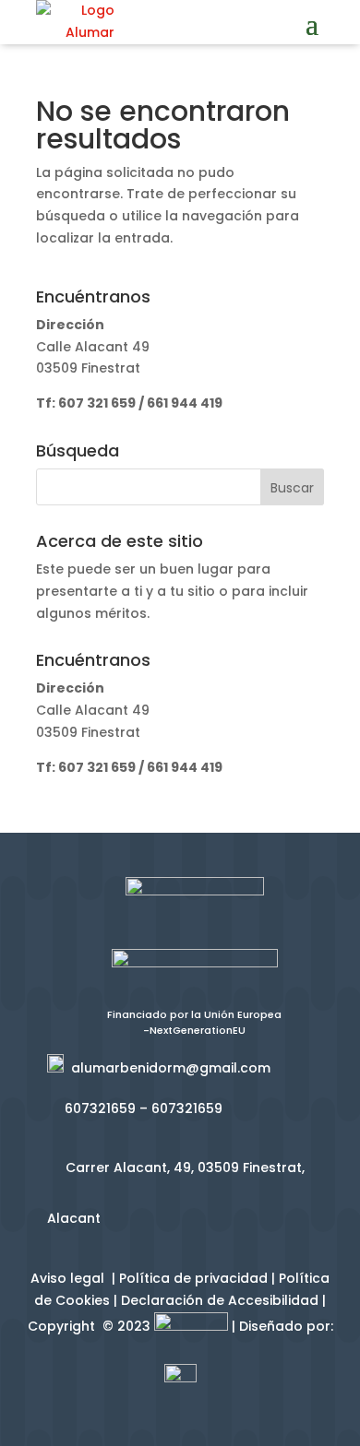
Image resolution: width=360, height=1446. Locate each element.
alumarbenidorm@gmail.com (167, 1068)
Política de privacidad (193, 1278)
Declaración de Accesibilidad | (223, 1300)
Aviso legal (69, 1278)
